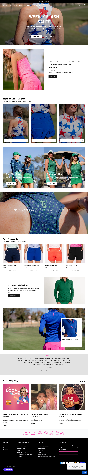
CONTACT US (19, 445)
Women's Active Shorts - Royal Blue (31, 265)
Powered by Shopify (12, 466)
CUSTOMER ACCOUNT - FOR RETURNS (24, 454)
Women (5, 5)
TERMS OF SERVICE (21, 448)
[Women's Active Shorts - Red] (54, 253)
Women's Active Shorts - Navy (9, 265)
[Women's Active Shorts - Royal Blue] (33, 253)
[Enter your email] (76, 453)
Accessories (17, 5)
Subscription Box (28, 5)
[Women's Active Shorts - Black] (75, 253)
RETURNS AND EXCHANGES (22, 452)
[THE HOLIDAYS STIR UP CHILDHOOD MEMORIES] (72, 397)
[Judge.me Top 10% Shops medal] (62, 433)
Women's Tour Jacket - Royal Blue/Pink (70, 339)
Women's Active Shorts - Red (51, 265)
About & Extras (41, 442)
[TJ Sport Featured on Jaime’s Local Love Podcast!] (16, 397)
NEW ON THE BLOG (42, 448)
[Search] (81, 5)
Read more (5, 425)
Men (11, 5)
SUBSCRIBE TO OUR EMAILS (43, 447)
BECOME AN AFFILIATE (42, 454)
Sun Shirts (63, 140)
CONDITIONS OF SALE (21, 447)
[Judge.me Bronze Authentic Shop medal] (51, 433)
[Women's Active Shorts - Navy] (12, 253)
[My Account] (79, 5)
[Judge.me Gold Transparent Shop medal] (40, 433)
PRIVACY (18, 450)
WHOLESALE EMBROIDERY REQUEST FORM (46, 456)
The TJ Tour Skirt (36, 140)
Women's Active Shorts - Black (72, 265)
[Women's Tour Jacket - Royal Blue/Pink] (71, 328)
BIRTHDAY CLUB (41, 452)
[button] (36, 36)
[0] (84, 5)
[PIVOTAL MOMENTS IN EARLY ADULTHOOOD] (44, 397)
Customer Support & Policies (23, 442)
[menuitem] (6, 5)
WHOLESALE (37, 5)
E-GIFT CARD (40, 450)
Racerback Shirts (9, 140)
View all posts (82, 381)
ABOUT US (40, 445)
